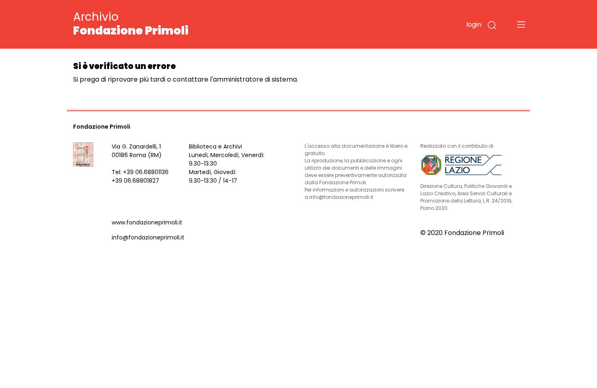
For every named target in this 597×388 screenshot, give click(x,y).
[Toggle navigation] (521, 24)
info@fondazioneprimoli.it (148, 237)
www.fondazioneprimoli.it (147, 222)
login (473, 24)
